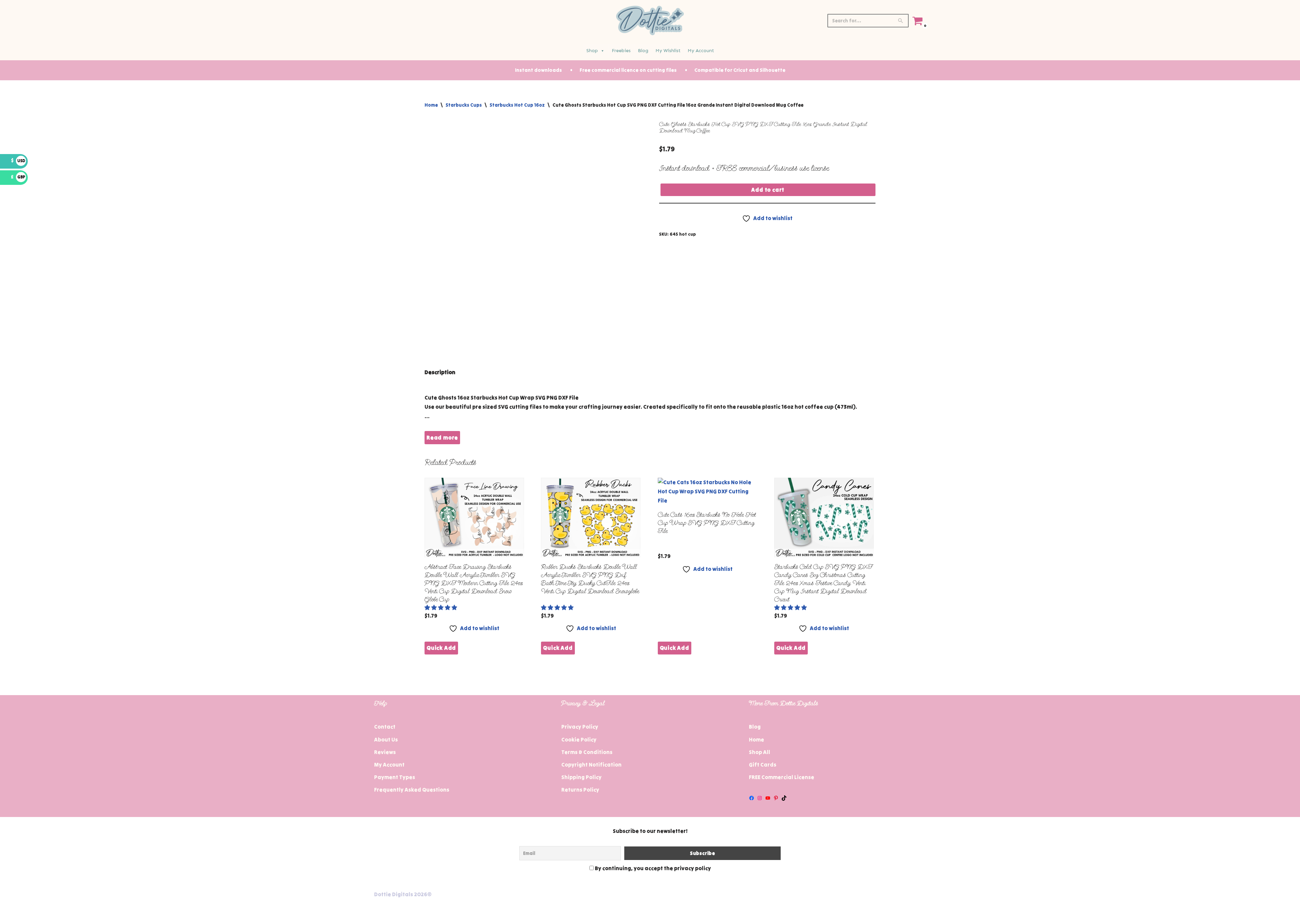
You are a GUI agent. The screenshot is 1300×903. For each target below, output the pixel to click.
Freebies (621, 50)
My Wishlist (667, 50)
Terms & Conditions (586, 752)
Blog (643, 50)
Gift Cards (762, 764)
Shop (592, 50)
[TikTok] (784, 798)
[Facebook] (751, 798)
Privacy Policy (579, 726)
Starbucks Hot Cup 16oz (517, 105)
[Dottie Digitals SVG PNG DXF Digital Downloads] (650, 20)
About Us (386, 739)
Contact (384, 726)
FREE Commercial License (781, 777)
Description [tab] (440, 372)
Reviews (385, 752)
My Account (701, 50)
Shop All (759, 752)
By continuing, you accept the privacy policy (652, 868)
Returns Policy (580, 789)
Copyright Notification (591, 764)
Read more (442, 437)
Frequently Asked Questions (411, 789)
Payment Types (394, 777)
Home (431, 105)
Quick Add (441, 647)
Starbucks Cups (464, 105)
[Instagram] (759, 798)
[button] (441, 607)
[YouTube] (768, 798)
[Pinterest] (776, 798)
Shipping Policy (581, 777)
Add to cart (767, 189)
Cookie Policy (579, 739)
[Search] (901, 20)
